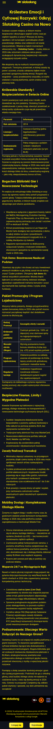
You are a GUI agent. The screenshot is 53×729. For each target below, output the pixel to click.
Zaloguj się (16, 725)
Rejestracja (37, 725)
